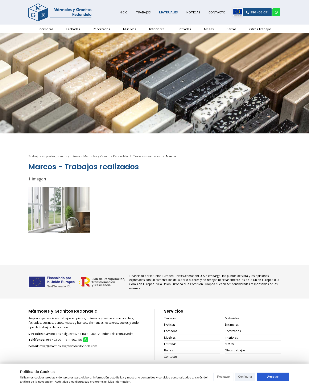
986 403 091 (54, 340)
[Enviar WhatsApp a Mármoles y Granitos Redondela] (276, 12)
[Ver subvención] (238, 12)
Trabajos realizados (147, 156)
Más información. (119, 381)
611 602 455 (74, 340)
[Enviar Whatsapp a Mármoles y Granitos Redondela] (85, 339)
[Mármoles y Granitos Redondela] (59, 12)
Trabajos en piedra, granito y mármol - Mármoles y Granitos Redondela (78, 156)
